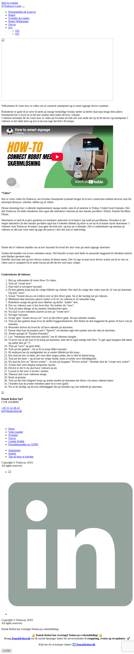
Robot (11, 15)
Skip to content (9, 2)
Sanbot (12, 453)
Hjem (11, 428)
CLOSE (6, 650)
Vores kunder (15, 431)
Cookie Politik (16, 441)
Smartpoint (14, 450)
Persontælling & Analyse (22, 11)
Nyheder (13, 435)
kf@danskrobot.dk (11, 411)
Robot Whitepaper (18, 21)
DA (10, 27)
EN (17, 33)
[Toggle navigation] (23, 6)
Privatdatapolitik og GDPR (23, 444)
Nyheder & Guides (18, 18)
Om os (12, 24)
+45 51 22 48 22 (10, 407)
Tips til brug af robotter (21, 456)
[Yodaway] (11, 6)
